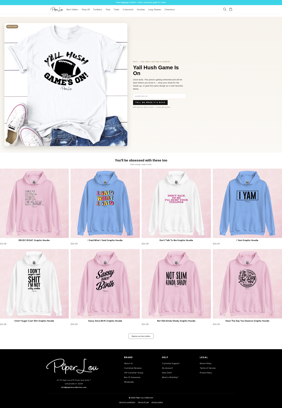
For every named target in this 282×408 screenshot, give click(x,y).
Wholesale (129, 382)
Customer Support (170, 363)
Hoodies (141, 9)
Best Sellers (72, 9)
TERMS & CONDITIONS (127, 402)
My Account (167, 368)
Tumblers (97, 9)
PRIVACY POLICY (157, 402)
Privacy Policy (206, 372)
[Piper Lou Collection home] (73, 366)
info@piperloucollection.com (73, 387)
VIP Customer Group (133, 372)
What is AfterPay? (170, 377)
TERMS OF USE (143, 402)
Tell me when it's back (150, 102)
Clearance (169, 9)
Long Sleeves (154, 9)
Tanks (116, 9)
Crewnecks (128, 9)
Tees (108, 9)
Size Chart (167, 372)
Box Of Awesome (132, 377)
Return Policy (206, 363)
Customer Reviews (133, 368)
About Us (128, 363)
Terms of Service (208, 368)
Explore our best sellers (141, 336)
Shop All (86, 9)
